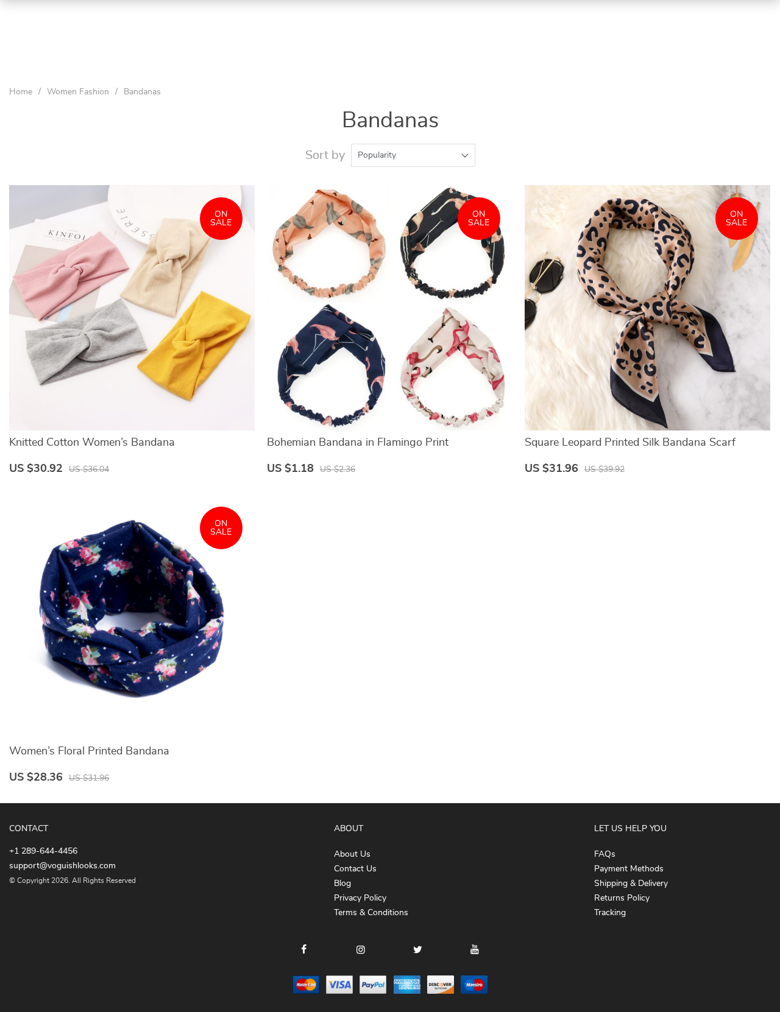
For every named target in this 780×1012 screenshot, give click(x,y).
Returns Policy (622, 898)
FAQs (604, 854)
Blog (342, 883)
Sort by (325, 155)
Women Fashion (78, 92)
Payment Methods (629, 869)
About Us (352, 854)
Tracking (610, 912)
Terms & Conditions (371, 912)
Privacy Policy (360, 898)
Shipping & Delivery (631, 883)
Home (20, 92)
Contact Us (355, 869)
